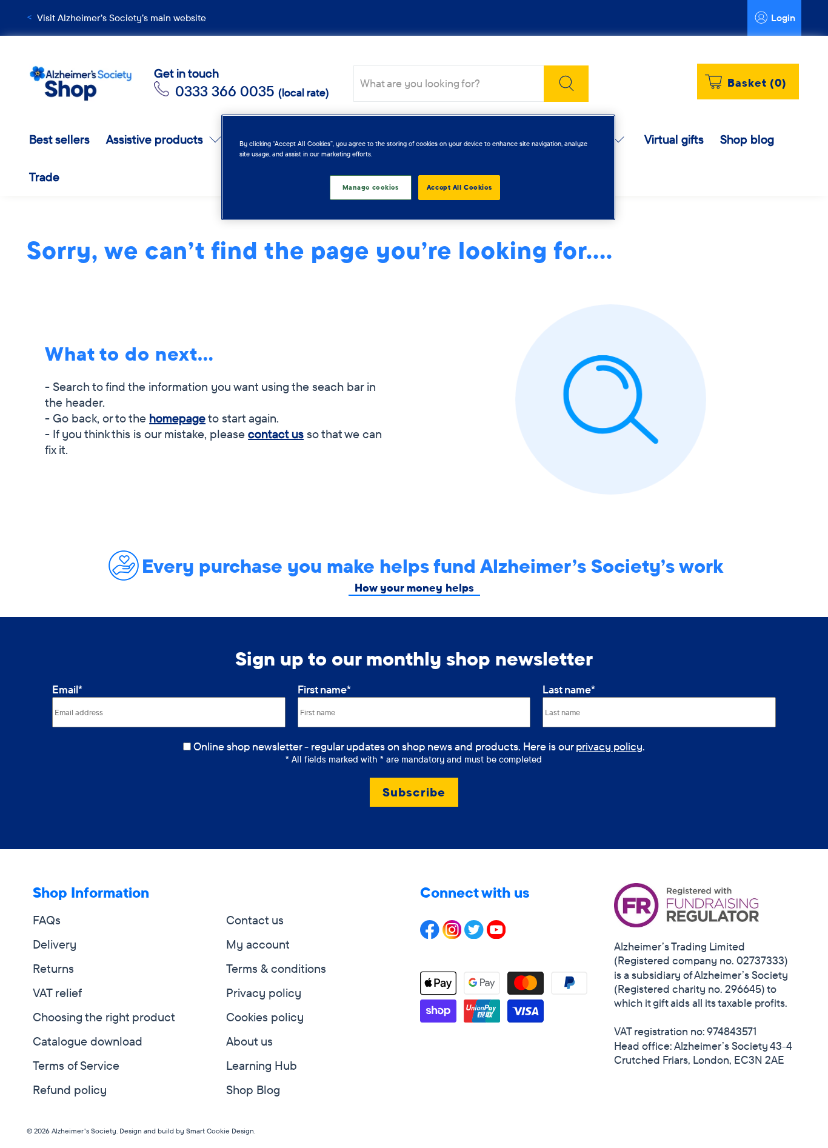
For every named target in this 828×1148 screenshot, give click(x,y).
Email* (67, 689)
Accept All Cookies (459, 187)
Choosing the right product (104, 1016)
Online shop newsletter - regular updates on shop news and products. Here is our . (419, 746)
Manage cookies (370, 187)
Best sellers (59, 139)
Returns (53, 968)
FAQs (47, 919)
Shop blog (747, 139)
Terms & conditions (276, 968)
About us (249, 1041)
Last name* (569, 689)
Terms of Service (76, 1065)
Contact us (255, 919)
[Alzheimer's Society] (80, 84)
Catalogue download (87, 1041)
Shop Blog (253, 1089)
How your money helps (414, 588)
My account (258, 944)
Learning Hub (261, 1065)
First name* (324, 689)
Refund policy (70, 1089)
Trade (44, 176)
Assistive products (154, 139)
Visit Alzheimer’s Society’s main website (121, 18)
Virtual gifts (674, 139)
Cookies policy (265, 1016)
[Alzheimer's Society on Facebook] (429, 934)
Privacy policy (263, 992)
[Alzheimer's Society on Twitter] (474, 934)
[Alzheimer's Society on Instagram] (452, 934)
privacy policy (609, 746)
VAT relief (57, 992)
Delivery (54, 944)
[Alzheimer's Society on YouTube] (496, 934)
